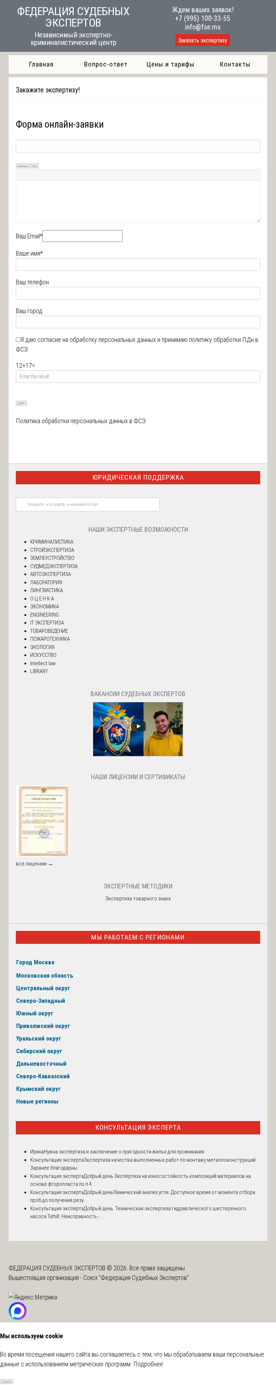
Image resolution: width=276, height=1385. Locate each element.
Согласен (7, 1381)
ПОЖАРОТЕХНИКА (50, 639)
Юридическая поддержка (138, 477)
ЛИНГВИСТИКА (46, 590)
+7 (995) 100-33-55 (202, 18)
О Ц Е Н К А (42, 598)
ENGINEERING (44, 615)
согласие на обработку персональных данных (96, 339)
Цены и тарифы (170, 64)
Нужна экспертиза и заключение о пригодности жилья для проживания (124, 1151)
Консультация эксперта (138, 1127)
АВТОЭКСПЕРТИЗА (50, 574)
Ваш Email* (29, 236)
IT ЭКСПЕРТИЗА (47, 623)
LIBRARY (39, 671)
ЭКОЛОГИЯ (42, 647)
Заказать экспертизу (202, 40)
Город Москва (35, 962)
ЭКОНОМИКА (44, 606)
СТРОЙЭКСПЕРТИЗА (52, 550)
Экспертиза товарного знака (138, 898)
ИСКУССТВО (43, 655)
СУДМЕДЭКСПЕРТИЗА (54, 566)
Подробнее (148, 1364)
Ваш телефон (32, 282)
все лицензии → (34, 863)
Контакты (235, 64)
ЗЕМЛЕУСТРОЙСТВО (52, 558)
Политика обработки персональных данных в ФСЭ (81, 421)
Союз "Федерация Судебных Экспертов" (136, 1277)
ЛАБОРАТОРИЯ (46, 582)
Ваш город (29, 311)
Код (34, 166)
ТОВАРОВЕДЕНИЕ (49, 631)
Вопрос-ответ (106, 64)
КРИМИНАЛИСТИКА (51, 542)
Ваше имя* (29, 253)
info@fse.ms (203, 27)
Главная (41, 64)
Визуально (23, 166)
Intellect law (43, 663)
